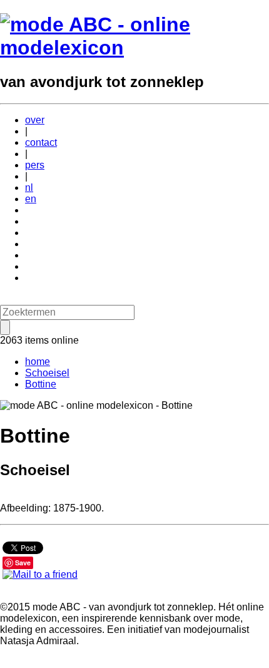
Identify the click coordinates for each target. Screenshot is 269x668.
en (30, 198)
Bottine (40, 384)
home (37, 361)
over (34, 120)
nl (29, 187)
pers (34, 165)
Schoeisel (47, 372)
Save (23, 562)
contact (41, 142)
